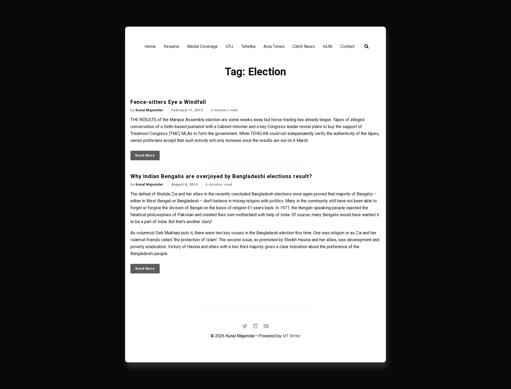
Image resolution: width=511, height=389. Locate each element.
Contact (347, 46)
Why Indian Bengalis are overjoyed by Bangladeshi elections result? (221, 176)
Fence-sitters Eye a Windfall (168, 102)
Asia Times (274, 46)
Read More (145, 155)
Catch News (303, 46)
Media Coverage (202, 46)
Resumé (171, 46)
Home (150, 46)
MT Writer (291, 335)
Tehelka (248, 46)
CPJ (229, 46)
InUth (327, 46)
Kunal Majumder (150, 110)
